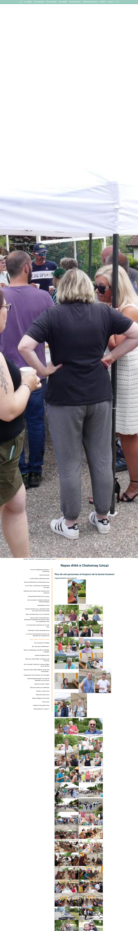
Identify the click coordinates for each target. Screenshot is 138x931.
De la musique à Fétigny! (41, 643)
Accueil (25, 559)
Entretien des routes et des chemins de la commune (36, 592)
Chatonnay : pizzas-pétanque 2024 (38, 630)
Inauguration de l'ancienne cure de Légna (36, 675)
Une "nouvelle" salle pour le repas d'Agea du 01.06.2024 (36, 665)
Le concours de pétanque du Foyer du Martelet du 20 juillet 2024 (37, 635)
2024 (53, 559)
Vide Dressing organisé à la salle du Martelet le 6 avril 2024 (38, 679)
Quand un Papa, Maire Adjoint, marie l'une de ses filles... (36, 670)
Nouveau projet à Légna (41, 684)
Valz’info (31, 559)
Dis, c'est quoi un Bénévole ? (40, 646)
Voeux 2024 (45, 702)
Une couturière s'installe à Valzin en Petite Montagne (38, 601)
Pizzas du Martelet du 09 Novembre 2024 (36, 582)
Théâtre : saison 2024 (42, 691)
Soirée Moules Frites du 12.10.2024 (38, 596)
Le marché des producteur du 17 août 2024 (37, 626)
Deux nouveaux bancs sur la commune (37, 614)
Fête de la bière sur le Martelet (39, 687)
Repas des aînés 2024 (42, 694)
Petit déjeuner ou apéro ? (41, 709)
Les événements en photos (43, 559)
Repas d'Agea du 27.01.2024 (40, 698)
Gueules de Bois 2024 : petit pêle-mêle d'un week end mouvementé (37, 609)
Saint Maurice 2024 (43, 605)
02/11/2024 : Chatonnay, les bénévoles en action (37, 586)
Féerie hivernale (44, 575)
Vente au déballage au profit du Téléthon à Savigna (36, 651)
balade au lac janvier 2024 (41, 705)
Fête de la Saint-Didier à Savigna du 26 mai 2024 (37, 660)
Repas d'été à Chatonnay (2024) (39, 639)
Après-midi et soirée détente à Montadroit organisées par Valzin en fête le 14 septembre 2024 (36, 619)
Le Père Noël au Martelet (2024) (39, 578)
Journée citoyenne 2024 (42, 655)
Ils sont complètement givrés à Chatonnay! (39, 570)
